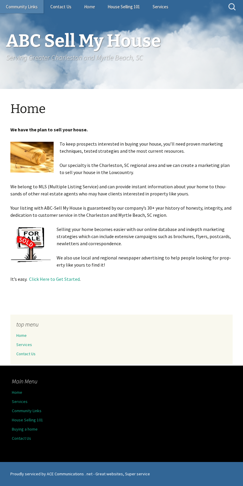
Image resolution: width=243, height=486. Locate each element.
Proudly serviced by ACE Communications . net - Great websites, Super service (80, 474)
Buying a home (25, 429)
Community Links (22, 6)
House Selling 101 (124, 6)
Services (160, 6)
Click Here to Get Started (54, 279)
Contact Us (60, 6)
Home (89, 6)
